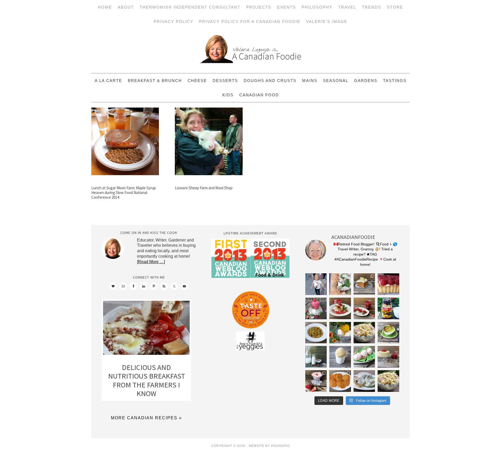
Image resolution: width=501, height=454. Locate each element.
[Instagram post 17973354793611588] (340, 284)
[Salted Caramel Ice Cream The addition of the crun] (340, 357)
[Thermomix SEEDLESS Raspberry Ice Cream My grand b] (316, 308)
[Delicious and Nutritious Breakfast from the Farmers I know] (146, 329)
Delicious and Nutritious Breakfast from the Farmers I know (146, 380)
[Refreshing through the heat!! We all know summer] (388, 308)
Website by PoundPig (269, 446)
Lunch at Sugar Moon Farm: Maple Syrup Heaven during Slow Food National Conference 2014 (123, 192)
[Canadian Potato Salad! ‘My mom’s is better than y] (388, 381)
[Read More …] (151, 262)
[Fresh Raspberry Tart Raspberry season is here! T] (388, 284)
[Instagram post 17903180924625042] (316, 284)
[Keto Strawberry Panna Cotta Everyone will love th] (316, 381)
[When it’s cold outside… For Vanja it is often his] (316, 333)
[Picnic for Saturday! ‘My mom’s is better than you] (364, 333)
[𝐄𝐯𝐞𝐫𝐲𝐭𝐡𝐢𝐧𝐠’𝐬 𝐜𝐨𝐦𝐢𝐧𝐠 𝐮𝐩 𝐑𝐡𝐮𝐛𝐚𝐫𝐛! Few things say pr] (364, 357)
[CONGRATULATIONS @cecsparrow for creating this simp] (364, 284)
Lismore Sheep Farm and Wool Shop (203, 187)
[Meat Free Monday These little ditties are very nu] (340, 381)
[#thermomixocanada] (340, 308)
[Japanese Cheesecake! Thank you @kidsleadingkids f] (388, 357)
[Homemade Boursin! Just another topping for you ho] (364, 381)
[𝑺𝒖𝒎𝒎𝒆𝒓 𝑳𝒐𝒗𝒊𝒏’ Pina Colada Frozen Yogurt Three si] (340, 333)
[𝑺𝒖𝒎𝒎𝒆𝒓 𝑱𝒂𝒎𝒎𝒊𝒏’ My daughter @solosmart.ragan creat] (364, 308)
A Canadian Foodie (250, 51)
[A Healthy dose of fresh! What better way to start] (316, 357)
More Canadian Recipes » (146, 418)
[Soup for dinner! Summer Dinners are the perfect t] (388, 333)
